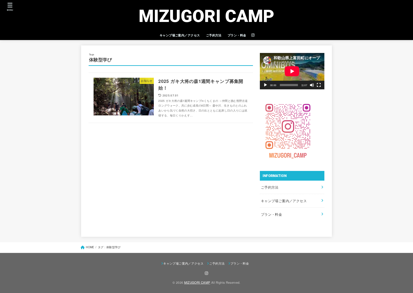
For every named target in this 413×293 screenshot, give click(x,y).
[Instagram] (253, 35)
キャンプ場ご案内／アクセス (180, 35)
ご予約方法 (214, 35)
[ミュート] (312, 85)
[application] (292, 71)
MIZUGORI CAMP (206, 16)
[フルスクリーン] (319, 85)
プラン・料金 (237, 35)
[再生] (265, 85)
